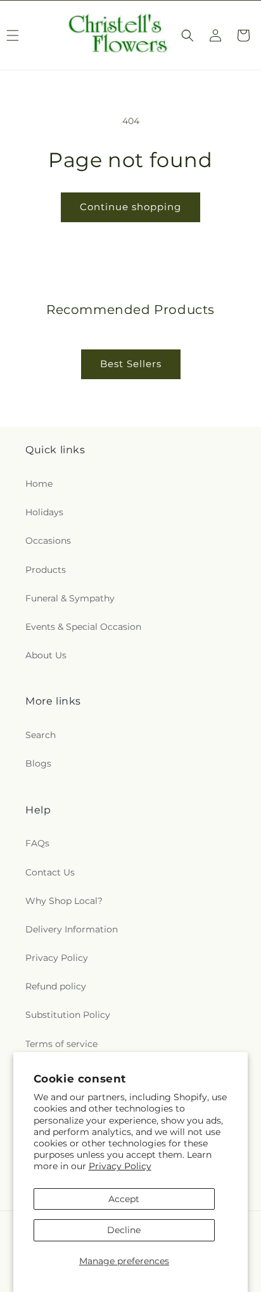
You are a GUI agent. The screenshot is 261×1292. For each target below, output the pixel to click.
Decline (124, 1230)
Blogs (38, 763)
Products (45, 569)
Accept (123, 1199)
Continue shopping (130, 207)
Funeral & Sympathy (70, 598)
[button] (187, 35)
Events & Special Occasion (83, 626)
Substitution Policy (67, 1014)
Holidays (44, 512)
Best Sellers (131, 364)
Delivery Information (71, 929)
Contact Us (50, 872)
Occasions (48, 540)
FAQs (37, 843)
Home (39, 483)
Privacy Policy (120, 1166)
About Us (46, 655)
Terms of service (61, 1044)
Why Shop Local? (64, 900)
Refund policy (55, 986)
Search (40, 735)
